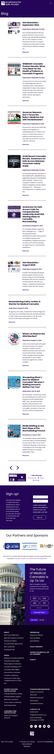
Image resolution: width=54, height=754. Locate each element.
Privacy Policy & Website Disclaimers (28, 744)
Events (33, 660)
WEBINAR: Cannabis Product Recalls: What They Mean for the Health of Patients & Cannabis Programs (33, 68)
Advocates (33, 695)
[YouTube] (44, 726)
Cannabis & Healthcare (11, 675)
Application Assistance (11, 699)
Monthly (41, 620)
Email (11, 741)
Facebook (33, 478)
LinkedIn (36, 480)
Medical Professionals (36, 698)
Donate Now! (39, 612)
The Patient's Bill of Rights (11, 670)
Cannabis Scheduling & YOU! (12, 667)
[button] (5, 546)
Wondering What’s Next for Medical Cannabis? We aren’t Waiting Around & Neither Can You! (33, 382)
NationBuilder (49, 741)
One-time (34, 620)
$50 (34, 598)
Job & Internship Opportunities (13, 644)
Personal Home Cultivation (12, 672)
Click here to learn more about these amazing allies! (31, 558)
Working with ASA (9, 649)
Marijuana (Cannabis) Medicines (14, 658)
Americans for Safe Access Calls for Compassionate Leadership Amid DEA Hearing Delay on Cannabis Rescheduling (33, 214)
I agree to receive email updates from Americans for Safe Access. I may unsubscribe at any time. (40, 509)
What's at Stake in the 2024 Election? (33, 335)
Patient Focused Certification (11, 690)
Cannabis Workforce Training (13, 694)
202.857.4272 (34, 712)
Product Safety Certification (12, 702)
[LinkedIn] (48, 726)
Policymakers (34, 701)
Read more (25, 52)
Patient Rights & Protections (12, 664)
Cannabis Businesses (36, 703)
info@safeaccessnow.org (38, 715)
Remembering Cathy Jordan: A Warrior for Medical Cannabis (24, 302)
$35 (44, 598)
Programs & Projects (10, 641)
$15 (44, 603)
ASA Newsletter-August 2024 (30, 263)
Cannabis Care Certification (10, 712)
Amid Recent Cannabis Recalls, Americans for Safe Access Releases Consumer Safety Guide (34, 161)
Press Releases (34, 641)
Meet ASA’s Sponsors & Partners (14, 638)
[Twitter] (31, 726)
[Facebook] (35, 726)
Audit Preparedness (10, 705)
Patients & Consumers (37, 692)
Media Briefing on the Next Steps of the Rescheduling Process (33, 428)
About (6, 632)
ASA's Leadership (9, 647)
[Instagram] (40, 726)
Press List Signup (35, 638)
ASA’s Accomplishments (11, 635)
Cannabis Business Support (12, 697)
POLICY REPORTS (36, 647)
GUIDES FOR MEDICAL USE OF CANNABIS (39, 653)
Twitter (41, 478)
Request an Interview (36, 635)
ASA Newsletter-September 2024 (30, 23)
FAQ (5, 683)
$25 (34, 603)
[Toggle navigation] (51, 3)
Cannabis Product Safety (12, 661)
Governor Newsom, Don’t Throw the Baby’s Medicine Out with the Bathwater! (33, 116)
